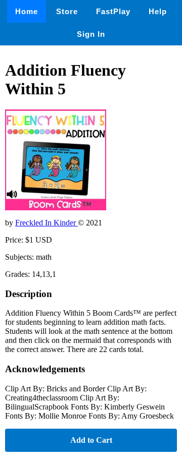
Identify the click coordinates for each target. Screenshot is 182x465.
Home (26, 11)
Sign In (91, 34)
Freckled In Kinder (46, 222)
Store (67, 11)
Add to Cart (91, 440)
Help (158, 11)
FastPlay (113, 11)
